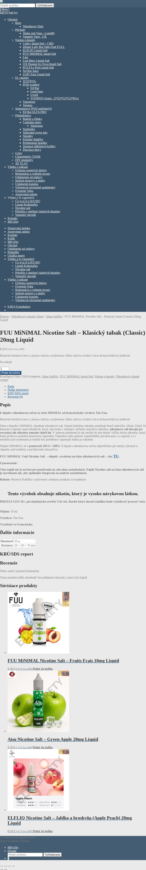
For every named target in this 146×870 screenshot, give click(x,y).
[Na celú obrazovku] (5, 865)
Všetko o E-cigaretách (21, 259)
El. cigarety (22, 77)
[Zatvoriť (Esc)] (12, 865)
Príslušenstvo (23, 115)
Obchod (12, 19)
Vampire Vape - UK (35, 36)
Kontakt (12, 218)
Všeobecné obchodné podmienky (35, 187)
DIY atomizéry (24, 160)
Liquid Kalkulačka (26, 204)
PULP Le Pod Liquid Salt (38, 67)
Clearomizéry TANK (28, 156)
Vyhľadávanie (44, 5)
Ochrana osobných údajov (31, 170)
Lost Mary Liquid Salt (36, 60)
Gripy (18, 153)
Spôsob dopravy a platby (30, 180)
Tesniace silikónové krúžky (39, 146)
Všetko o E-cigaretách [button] (21, 197)
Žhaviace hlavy (32, 149)
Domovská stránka (19, 228)
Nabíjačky (29, 129)
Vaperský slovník (25, 214)
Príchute (20, 29)
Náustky (28, 136)
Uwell (34, 95)
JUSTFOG (29, 81)
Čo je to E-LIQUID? (27, 201)
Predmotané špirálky (35, 142)
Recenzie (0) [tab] (15, 396)
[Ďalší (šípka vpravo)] (5, 869)
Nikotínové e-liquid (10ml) (27, 316)
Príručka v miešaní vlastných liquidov (37, 211)
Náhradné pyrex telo (35, 132)
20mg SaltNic (54, 316)
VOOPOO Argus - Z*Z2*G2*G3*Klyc (54, 98)
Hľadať (12, 850)
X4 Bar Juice (31, 71)
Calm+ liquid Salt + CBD (38, 43)
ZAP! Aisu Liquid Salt (36, 74)
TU (115, 456)
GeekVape (36, 91)
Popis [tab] (11, 386)
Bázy (18, 23)
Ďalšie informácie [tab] (18, 389)
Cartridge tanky (32, 122)
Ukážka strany (16, 255)
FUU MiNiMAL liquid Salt (39, 53)
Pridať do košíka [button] (43, 668)
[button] (9, 13)
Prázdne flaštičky (33, 139)
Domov (4, 316)
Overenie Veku (24, 190)
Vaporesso (29, 101)
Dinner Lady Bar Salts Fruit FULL (44, 47)
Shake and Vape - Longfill (38, 33)
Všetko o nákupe (18, 166)
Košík (11, 238)
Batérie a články (32, 119)
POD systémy (31, 84)
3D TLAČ (21, 163)
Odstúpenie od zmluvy (28, 177)
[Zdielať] (9, 865)
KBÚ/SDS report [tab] (18, 393)
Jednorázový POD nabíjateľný (33, 108)
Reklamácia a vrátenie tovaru (32, 173)
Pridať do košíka (11, 372)
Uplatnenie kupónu (26, 184)
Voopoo (27, 105)
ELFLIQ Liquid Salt (35, 50)
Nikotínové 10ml (33, 26)
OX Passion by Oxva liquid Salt (42, 64)
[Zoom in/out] (1, 865)
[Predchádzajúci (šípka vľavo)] (1, 869)
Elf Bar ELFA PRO (35, 112)
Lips (25, 57)
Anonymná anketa (26, 194)
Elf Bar (34, 88)
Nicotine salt (22, 208)
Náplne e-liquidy (25, 40)
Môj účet (13, 221)
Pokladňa (13, 252)
